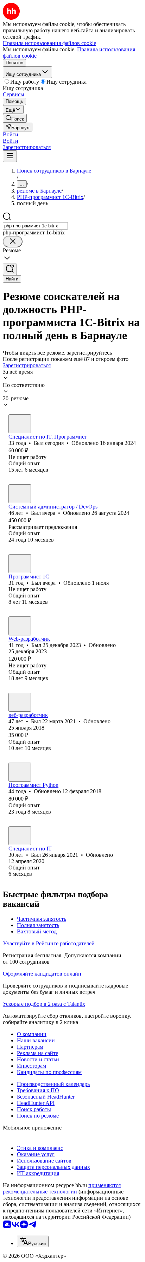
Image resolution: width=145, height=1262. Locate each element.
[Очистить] (13, 241)
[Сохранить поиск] (10, 269)
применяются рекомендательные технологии (62, 1188)
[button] (10, 134)
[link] (15, 118)
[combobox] (35, 225)
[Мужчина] (19, 423)
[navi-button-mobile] (10, 156)
